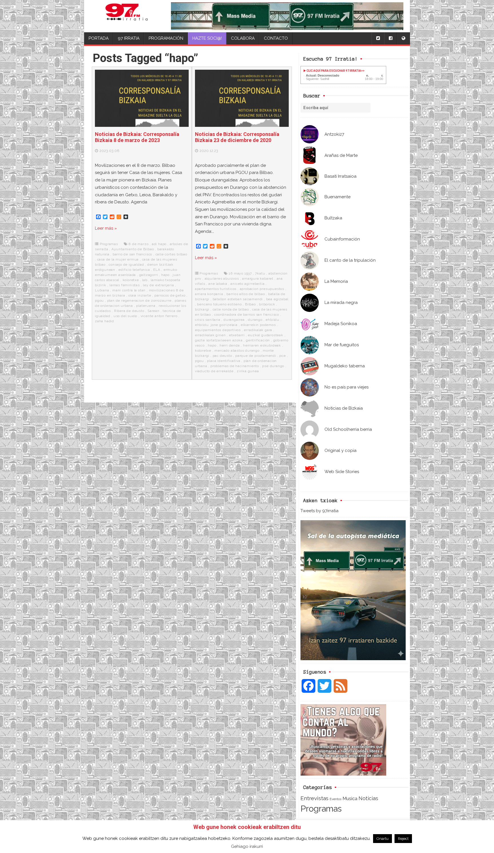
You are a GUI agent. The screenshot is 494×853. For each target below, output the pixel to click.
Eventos (335, 799)
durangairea (234, 320)
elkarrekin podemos (258, 325)
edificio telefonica (134, 270)
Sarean (154, 311)
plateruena (145, 306)
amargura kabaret (257, 279)
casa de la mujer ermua (118, 259)
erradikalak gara (258, 330)
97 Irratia (129, 38)
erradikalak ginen (210, 335)
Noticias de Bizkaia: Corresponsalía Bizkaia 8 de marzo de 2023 (137, 137)
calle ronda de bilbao (231, 309)
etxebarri (237, 335)
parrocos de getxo (170, 295)
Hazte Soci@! (207, 38)
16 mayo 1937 (240, 273)
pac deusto (222, 356)
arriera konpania (209, 294)
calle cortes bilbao (171, 254)
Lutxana (102, 290)
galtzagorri (148, 275)
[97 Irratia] (126, 16)
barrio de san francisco (132, 254)
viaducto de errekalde (214, 371)
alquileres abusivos (222, 279)
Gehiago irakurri (247, 846)
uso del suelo (125, 316)
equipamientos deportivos (218, 330)
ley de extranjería (158, 285)
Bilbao (250, 304)
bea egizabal (277, 299)
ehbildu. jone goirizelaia (216, 325)
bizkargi (202, 309)
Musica (349, 798)
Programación (166, 38)
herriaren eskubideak (262, 345)
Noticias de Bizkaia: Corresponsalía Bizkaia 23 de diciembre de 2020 (237, 137)
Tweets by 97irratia (319, 510)
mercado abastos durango (236, 351)
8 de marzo (138, 244)
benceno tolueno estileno (219, 304)
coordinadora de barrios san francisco (246, 315)
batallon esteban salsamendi (238, 299)
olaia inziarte (139, 295)
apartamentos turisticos (215, 289)
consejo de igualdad (126, 265)
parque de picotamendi (255, 356)
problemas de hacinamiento (234, 366)
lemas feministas (124, 285)
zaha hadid (104, 321)
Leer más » (106, 228)
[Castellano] (403, 38)
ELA (156, 270)
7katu (260, 273)
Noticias (368, 798)
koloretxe (131, 280)
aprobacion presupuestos (262, 289)
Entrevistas (314, 798)
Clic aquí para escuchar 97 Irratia (333, 70)
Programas (321, 809)
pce (282, 356)
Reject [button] (403, 838)
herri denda (230, 345)
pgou (99, 301)
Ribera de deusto (129, 311)
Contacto (276, 38)
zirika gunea (248, 371)
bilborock (267, 304)
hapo (165, 275)
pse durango (273, 366)
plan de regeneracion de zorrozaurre (139, 301)
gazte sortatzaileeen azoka (219, 340)
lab (144, 280)
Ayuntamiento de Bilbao (132, 249)
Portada (99, 38)
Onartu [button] (383, 838)
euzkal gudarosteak (265, 335)
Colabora (243, 38)
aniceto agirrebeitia (247, 284)
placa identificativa (223, 361)
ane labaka (217, 284)
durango (255, 320)
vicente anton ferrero (159, 316)
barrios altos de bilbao (245, 294)
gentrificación (258, 340)
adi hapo (159, 244)
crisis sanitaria (207, 320)
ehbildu (272, 320)
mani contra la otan (129, 290)
